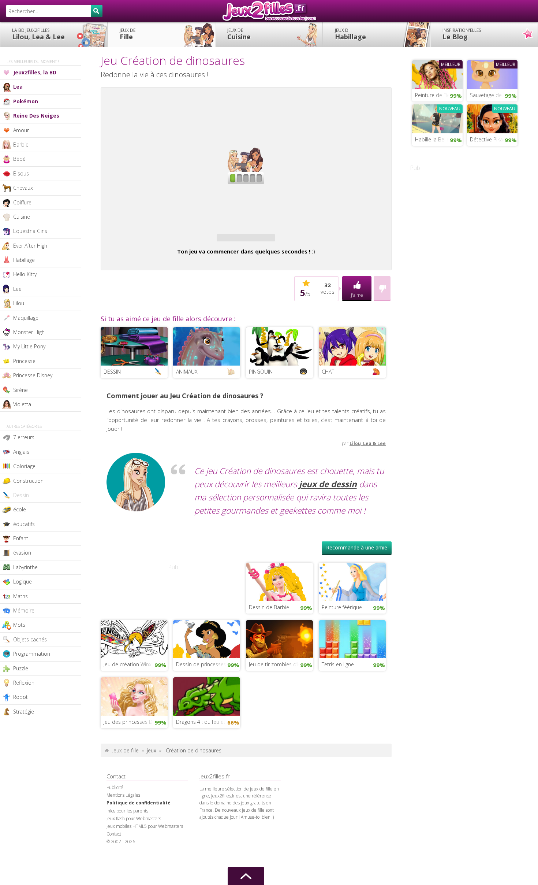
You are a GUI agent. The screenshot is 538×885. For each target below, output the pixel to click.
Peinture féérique (342, 607)
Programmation (31, 653)
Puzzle (20, 668)
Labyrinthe (25, 567)
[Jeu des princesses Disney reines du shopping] (134, 695)
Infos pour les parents (127, 811)
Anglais (21, 451)
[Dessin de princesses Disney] (206, 638)
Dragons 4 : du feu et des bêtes (208, 721)
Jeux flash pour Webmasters (134, 818)
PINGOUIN (261, 371)
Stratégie (23, 711)
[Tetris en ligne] (352, 638)
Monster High (29, 332)
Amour (21, 130)
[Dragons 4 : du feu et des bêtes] (206, 695)
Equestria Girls (30, 230)
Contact (114, 834)
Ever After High (30, 245)
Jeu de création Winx (128, 664)
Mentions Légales (123, 795)
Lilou (18, 303)
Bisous (21, 173)
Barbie (21, 144)
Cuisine (239, 34)
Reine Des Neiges (36, 115)
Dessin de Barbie (269, 607)
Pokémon (25, 101)
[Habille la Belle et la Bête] (437, 118)
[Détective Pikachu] (492, 118)
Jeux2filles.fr (269, 11)
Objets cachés (30, 639)
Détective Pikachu (490, 139)
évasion (22, 552)
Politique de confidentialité (139, 803)
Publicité (115, 787)
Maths (20, 596)
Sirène (20, 389)
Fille (127, 34)
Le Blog (461, 34)
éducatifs (24, 524)
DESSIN (112, 371)
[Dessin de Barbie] (279, 581)
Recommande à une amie (356, 547)
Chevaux (23, 187)
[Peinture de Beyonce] (437, 73)
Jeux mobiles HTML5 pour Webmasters (145, 826)
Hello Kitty (25, 274)
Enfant (20, 538)
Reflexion (23, 682)
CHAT (328, 371)
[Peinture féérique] (352, 581)
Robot (20, 696)
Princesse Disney (32, 375)
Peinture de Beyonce (439, 95)
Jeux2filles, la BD (34, 72)
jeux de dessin (328, 484)
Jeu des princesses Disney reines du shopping (136, 721)
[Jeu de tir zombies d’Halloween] (279, 638)
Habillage (350, 34)
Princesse (24, 361)
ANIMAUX (187, 371)
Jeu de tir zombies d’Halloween (281, 664)
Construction (28, 480)
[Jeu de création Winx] (134, 638)
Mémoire (23, 610)
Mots (19, 624)
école (19, 509)
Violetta (22, 404)
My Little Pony (29, 346)
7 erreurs (23, 437)
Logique (22, 581)
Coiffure (22, 202)
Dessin (21, 495)
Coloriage (24, 466)
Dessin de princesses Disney (208, 664)
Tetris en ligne (338, 664)
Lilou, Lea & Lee (38, 34)
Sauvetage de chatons (494, 95)
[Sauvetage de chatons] (492, 73)
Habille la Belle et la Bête (439, 139)
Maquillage (25, 317)
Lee (17, 288)
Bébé (19, 158)
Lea (18, 86)
